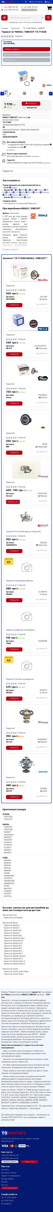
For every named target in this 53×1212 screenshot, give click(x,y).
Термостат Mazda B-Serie (14, 938)
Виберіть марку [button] (12, 49)
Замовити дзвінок (10, 1162)
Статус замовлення (10, 1188)
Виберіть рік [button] (10, 60)
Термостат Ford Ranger (13, 918)
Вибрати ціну (13, 502)
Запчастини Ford (9, 915)
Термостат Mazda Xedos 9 (14, 964)
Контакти (38, 2)
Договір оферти (7, 1179)
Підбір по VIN (29, 1162)
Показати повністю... (11, 250)
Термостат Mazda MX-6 (13, 954)
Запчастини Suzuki (10, 969)
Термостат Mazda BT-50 (13, 941)
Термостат (10, 286)
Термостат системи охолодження (19, 679)
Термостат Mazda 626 (12, 936)
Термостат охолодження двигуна (19, 581)
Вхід (48, 2)
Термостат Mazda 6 (11, 933)
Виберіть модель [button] (12, 54)
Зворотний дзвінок (29, 10)
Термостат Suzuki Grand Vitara (16, 971)
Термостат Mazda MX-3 (13, 951)
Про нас (4, 1185)
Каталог (4, 1182)
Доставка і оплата (8, 1173)
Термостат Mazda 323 (12, 930)
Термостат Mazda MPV (13, 948)
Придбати (31, 104)
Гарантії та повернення (10, 1176)
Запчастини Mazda (10, 923)
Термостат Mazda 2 (11, 925)
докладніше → (11, 150)
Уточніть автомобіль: (9, 43)
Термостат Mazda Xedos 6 (14, 961)
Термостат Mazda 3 (11, 928)
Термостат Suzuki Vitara (13, 974)
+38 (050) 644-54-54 (9, 1158)
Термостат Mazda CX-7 (13, 946)
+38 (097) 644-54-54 (9, 1155)
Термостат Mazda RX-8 (13, 959)
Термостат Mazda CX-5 (13, 943)
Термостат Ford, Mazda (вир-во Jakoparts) (23, 532)
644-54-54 (11, 7)
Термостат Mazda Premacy (15, 956)
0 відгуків (18, 36)
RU (26, 2)
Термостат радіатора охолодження (20, 630)
